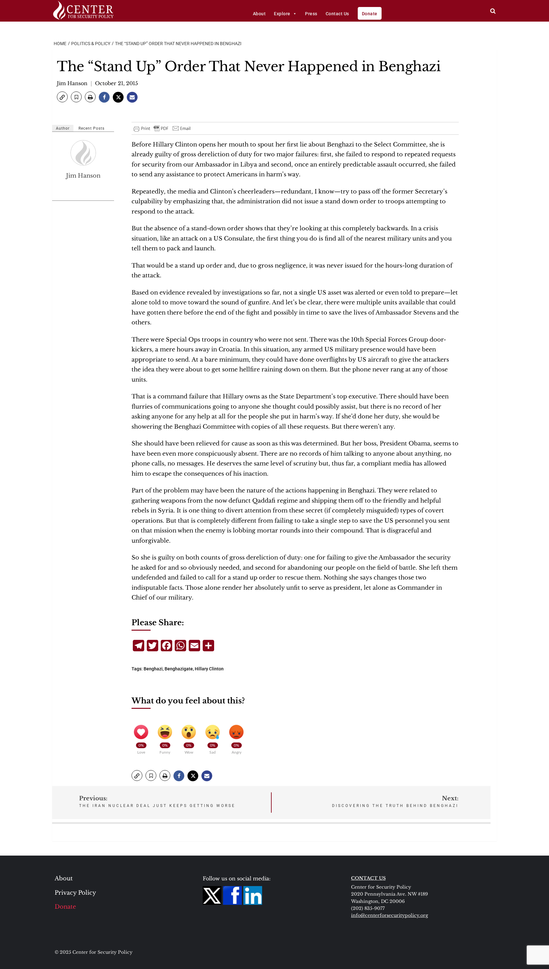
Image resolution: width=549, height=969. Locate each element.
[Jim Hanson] (83, 152)
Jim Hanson (72, 83)
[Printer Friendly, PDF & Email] (162, 128)
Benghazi (153, 668)
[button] (62, 96)
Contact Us (337, 13)
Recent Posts (91, 128)
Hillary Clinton (209, 668)
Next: (395, 801)
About (259, 13)
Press (311, 13)
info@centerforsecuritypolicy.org (389, 915)
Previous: (157, 801)
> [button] (493, 11)
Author (63, 128)
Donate (369, 13)
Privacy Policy (75, 892)
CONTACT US (368, 878)
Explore (282, 13)
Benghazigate (179, 668)
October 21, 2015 (116, 83)
